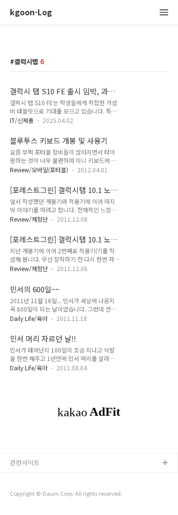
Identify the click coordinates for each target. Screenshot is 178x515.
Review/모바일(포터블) (39, 169)
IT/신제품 (22, 120)
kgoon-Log (31, 12)
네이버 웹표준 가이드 (39, 479)
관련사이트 (25, 462)
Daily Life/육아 (28, 318)
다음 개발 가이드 (33, 495)
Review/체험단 (29, 219)
